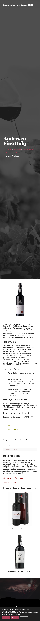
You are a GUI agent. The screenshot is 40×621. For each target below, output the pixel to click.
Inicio (10, 150)
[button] (34, 285)
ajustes (18, 614)
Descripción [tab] (9, 446)
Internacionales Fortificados (19, 440)
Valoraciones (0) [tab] (11, 449)
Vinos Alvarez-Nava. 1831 (18, 4)
